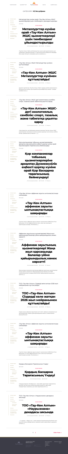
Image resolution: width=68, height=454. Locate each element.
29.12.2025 (42, 306)
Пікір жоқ (48, 46)
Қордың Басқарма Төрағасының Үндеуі (39, 373)
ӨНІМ (44, 4)
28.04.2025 (45, 378)
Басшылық (12, 20)
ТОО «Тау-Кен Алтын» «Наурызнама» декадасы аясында (38, 409)
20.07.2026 (42, 82)
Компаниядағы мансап (14, 33)
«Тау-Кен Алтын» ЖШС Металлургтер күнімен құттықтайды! (38, 76)
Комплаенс (12, 22)
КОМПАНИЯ (13, 4)
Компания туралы (13, 62)
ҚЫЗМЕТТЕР (23, 4)
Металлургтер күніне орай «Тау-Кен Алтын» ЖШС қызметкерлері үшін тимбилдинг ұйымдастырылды (38, 35)
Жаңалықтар (12, 38)
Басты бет (47, 441)
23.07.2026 (42, 46)
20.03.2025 (42, 415)
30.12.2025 (42, 265)
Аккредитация (12, 24)
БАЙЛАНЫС (54, 4)
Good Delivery (14, 26)
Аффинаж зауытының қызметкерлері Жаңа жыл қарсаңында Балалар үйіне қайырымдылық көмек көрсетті (39, 253)
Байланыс (56, 441)
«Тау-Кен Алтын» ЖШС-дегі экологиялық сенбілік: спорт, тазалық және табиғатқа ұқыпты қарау (38, 115)
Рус (46, 449)
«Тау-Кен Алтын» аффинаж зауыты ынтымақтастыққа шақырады (38, 208)
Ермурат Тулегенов (33, 347)
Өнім (51, 441)
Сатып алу (11, 31)
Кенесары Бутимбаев (33, 46)
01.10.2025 (41, 347)
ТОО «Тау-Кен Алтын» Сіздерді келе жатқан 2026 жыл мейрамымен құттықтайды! (39, 298)
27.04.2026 (42, 180)
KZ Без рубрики (38, 25)
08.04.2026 (42, 216)
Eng (48, 449)
